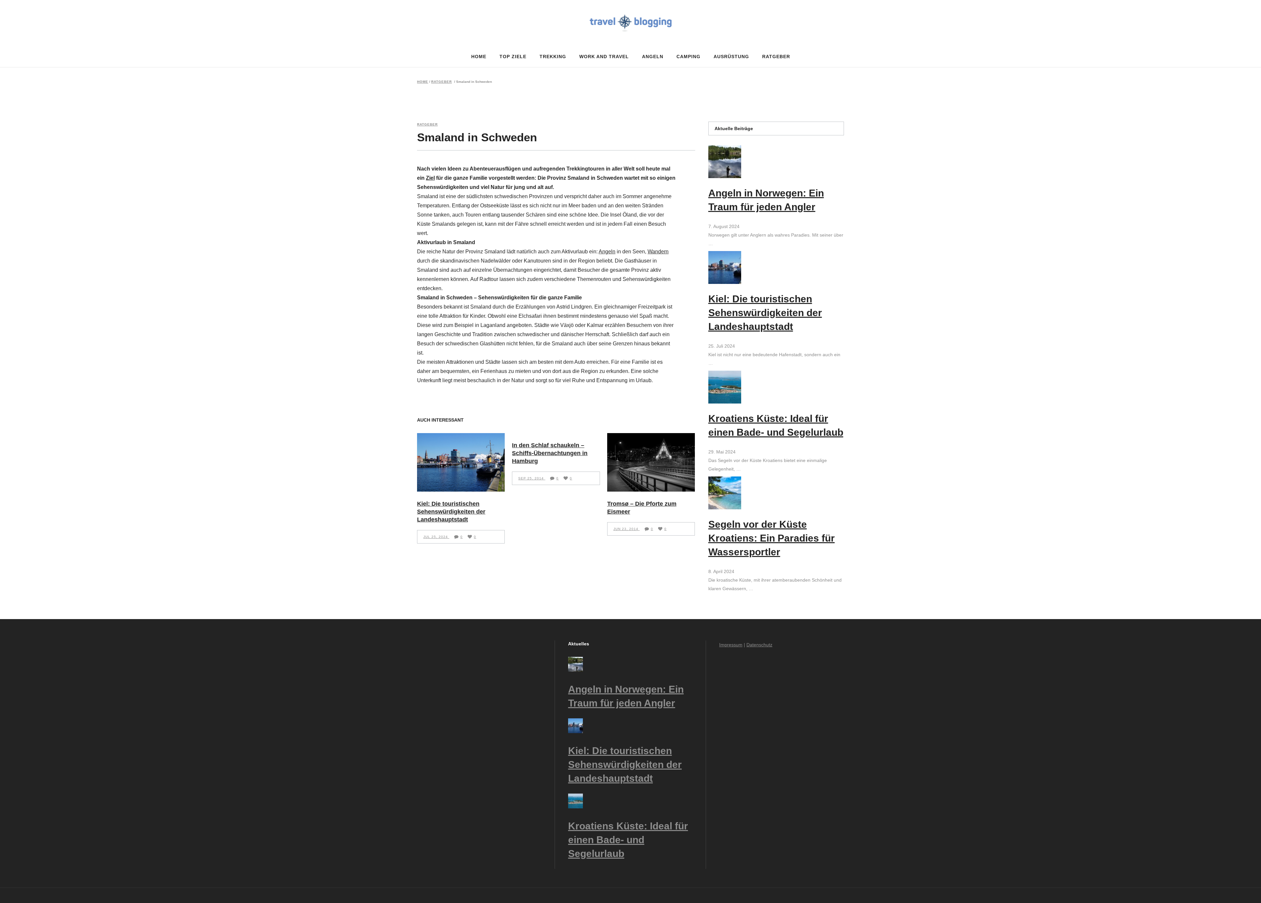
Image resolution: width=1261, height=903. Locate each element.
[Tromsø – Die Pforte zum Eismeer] (651, 462)
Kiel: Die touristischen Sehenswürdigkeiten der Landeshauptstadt (451, 511)
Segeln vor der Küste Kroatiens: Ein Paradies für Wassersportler (771, 538)
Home (422, 81)
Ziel (430, 178)
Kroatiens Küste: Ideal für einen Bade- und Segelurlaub (628, 840)
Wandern (658, 251)
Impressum (730, 644)
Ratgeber (441, 81)
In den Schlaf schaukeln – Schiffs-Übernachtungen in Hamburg (549, 453)
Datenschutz (759, 644)
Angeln (607, 251)
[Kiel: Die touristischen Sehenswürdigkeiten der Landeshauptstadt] (461, 462)
